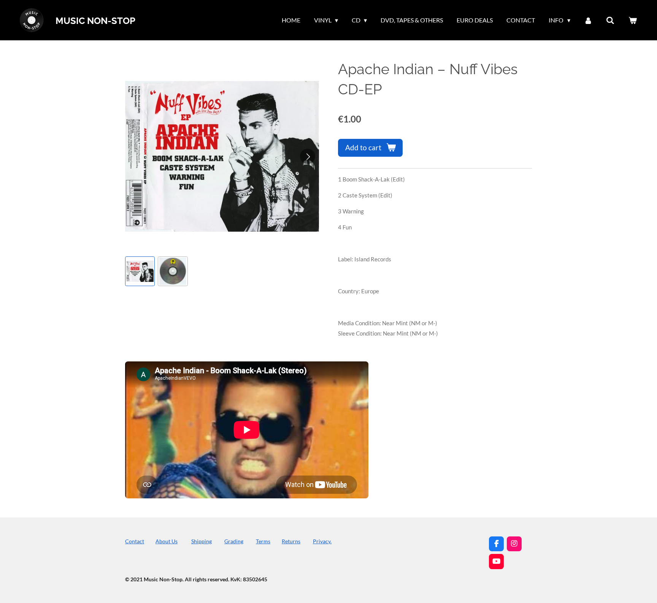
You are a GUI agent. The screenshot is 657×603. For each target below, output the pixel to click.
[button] (140, 271)
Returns (291, 541)
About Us (167, 541)
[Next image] (307, 156)
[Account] (588, 20)
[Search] (610, 20)
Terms (263, 541)
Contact (134, 541)
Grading (233, 541)
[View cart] (633, 20)
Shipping (201, 541)
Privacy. (322, 541)
